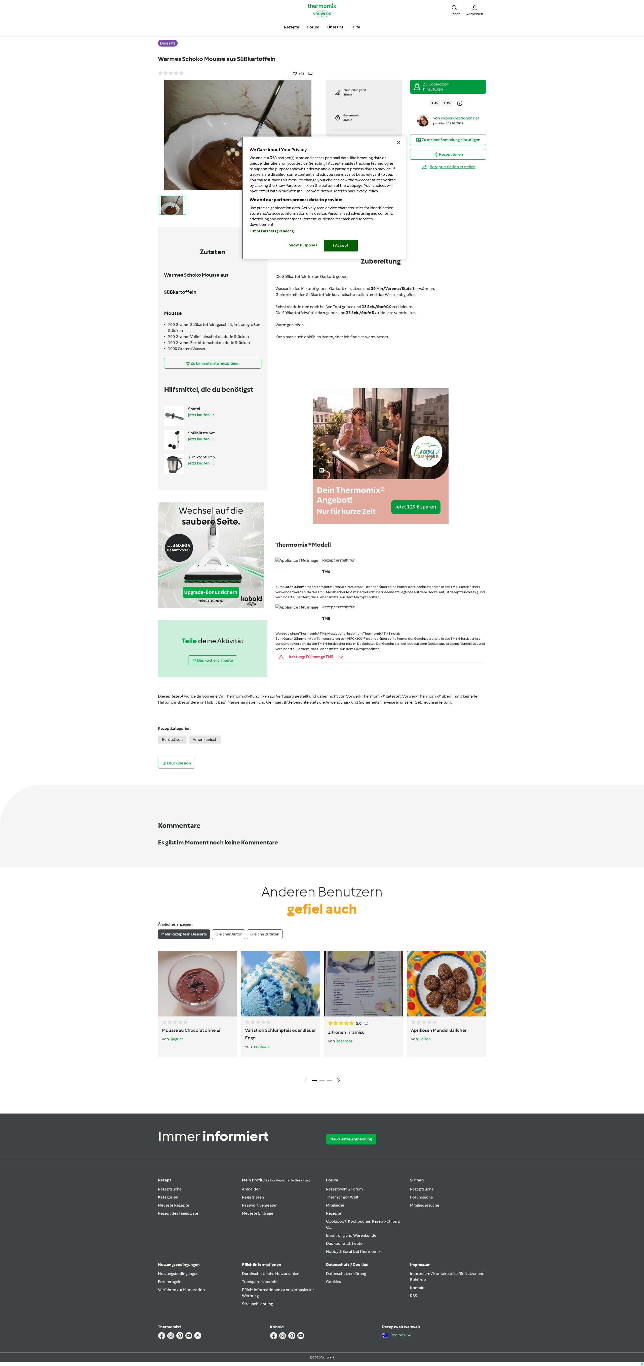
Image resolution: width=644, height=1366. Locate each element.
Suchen (417, 1180)
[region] (324, 198)
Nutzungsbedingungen (178, 1273)
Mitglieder (335, 1205)
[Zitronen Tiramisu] (363, 983)
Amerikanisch (205, 739)
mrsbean (261, 1046)
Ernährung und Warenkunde (351, 1235)
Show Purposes (303, 245)
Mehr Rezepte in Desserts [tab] (184, 934)
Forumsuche (421, 1197)
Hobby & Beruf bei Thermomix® (354, 1251)
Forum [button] (313, 27)
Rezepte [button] (291, 27)
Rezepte (333, 1213)
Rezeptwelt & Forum (344, 1189)
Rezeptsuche (170, 1189)
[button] (454, 10)
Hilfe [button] (355, 27)
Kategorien (168, 1197)
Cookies (333, 1281)
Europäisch (172, 739)
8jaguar (176, 1039)
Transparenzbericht (260, 1281)
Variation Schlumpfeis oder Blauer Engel (280, 1034)
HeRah (425, 1039)
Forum (332, 1180)
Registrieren (253, 1197)
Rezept (164, 1180)
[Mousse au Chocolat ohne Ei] (197, 983)
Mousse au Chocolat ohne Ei (191, 1030)
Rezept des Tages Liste (178, 1213)
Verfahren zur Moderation (181, 1289)
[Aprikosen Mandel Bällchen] (446, 983)
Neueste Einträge (257, 1213)
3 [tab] (329, 1080)
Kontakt (417, 1287)
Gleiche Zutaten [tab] (264, 934)
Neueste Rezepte (173, 1205)
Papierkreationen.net (460, 118)
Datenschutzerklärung (346, 1273)
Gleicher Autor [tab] (228, 934)
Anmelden (251, 1189)
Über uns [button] (335, 27)
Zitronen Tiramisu (346, 1032)
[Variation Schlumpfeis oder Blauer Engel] (280, 983)
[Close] (398, 142)
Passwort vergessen (259, 1205)
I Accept (341, 245)
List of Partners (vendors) (272, 231)
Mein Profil (276, 1180)
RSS (413, 1295)
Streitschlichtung (257, 1303)
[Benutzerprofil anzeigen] (423, 120)
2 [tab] (322, 1080)
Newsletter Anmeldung (351, 1139)
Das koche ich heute (344, 1243)
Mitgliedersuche (424, 1205)
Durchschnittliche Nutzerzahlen (270, 1273)
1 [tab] (314, 1080)
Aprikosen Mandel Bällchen (439, 1030)
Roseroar (344, 1041)
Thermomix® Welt (342, 1197)
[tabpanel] (322, 1018)
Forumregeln (169, 1281)
